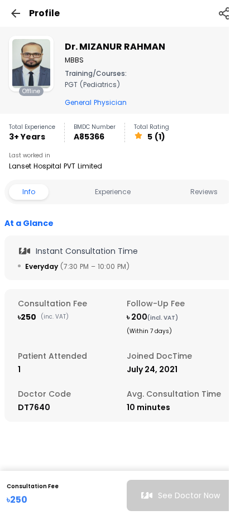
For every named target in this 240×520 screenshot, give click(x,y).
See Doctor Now (189, 495)
